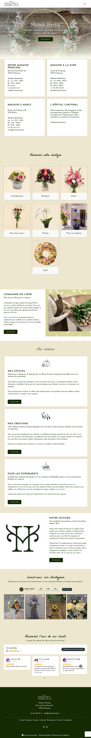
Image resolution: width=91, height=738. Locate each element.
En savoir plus (11, 332)
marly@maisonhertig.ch (16, 130)
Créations (42, 720)
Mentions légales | (45, 735)
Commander (67, 720)
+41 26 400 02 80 (57, 88)
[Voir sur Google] (8, 660)
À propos (28, 720)
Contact (59, 720)
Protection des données (60, 735)
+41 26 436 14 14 (14, 127)
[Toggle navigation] (84, 4)
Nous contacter (45, 39)
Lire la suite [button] (38, 672)
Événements (51, 720)
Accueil (22, 720)
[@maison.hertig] (21, 589)
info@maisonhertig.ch (15, 90)
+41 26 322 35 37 (14, 88)
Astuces (35, 720)
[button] (3, 666)
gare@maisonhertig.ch (58, 90)
